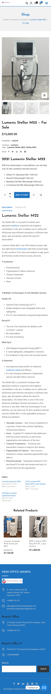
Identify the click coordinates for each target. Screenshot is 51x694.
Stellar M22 (31, 147)
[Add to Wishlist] (34, 195)
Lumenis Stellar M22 (16, 147)
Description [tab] (7, 207)
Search (5, 663)
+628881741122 (13, 600)
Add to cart (22, 195)
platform (15, 225)
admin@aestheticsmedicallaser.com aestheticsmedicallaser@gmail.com (21, 607)
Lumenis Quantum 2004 (11, 481)
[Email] (44, 687)
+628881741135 (13, 630)
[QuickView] (41, 195)
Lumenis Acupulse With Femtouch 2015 (12, 543)
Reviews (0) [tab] (20, 207)
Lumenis (14, 145)
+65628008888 (13, 655)
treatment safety (13, 370)
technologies (21, 249)
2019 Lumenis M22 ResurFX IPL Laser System (37, 543)
